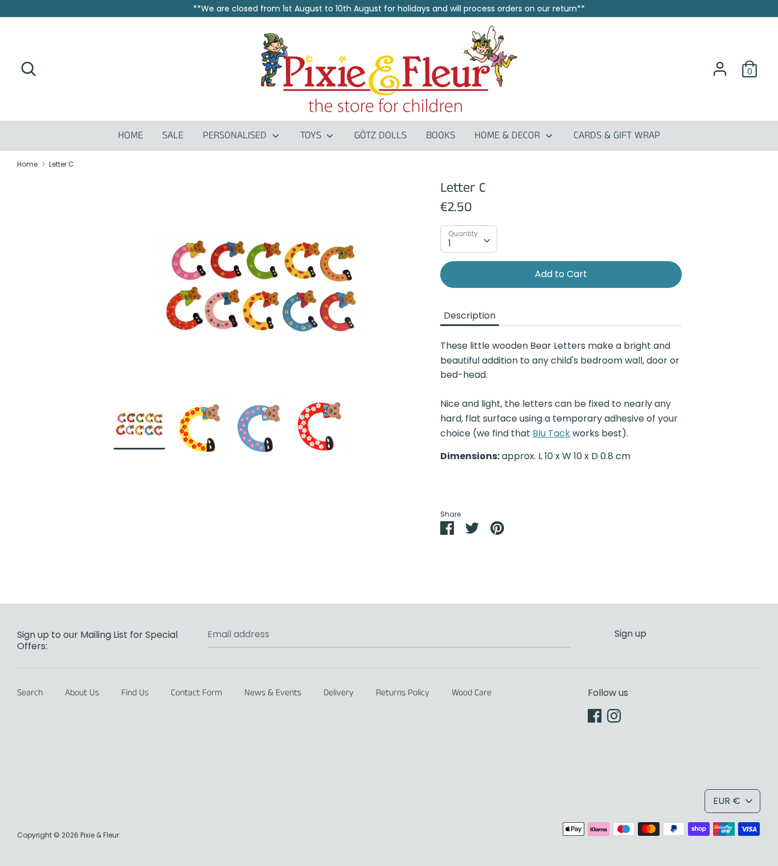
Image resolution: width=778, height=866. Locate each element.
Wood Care (472, 692)
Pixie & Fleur (99, 835)
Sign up (630, 633)
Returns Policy (402, 692)
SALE (172, 135)
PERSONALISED (236, 135)
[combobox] (468, 239)
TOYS (312, 135)
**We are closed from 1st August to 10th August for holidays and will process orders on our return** (389, 8)
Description (470, 315)
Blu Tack (551, 433)
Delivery (339, 692)
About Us (82, 692)
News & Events (272, 692)
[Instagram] (614, 715)
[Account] (720, 64)
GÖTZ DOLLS (380, 135)
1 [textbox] (449, 243)
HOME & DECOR (508, 135)
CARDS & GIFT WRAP (617, 135)
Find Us (135, 692)
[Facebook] (594, 715)
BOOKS (440, 135)
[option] (260, 288)
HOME (130, 135)
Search (30, 692)
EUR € (726, 800)
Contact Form (196, 692)
